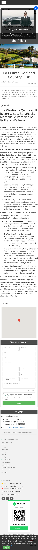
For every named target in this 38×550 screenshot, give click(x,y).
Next (35, 66)
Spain (10, 82)
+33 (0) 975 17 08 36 (16, 486)
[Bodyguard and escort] (18, 18)
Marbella (16, 82)
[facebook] (3, 498)
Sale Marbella (5, 465)
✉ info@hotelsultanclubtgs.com (10, 494)
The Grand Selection (7, 462)
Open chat (19, 528)
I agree (6, 548)
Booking (4, 457)
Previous (2, 66)
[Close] (36, 8)
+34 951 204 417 (15, 483)
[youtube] (7, 498)
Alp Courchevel (6, 470)
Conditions (8, 396)
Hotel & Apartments (7, 442)
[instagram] (11, 498)
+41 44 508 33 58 (17, 489)
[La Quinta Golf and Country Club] (19, 54)
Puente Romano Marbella (8, 467)
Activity (4, 82)
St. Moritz (4, 472)
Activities (4, 452)
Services (4, 454)
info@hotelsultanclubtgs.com (17, 427)
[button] (19, 320)
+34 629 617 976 (15, 491)
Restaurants (5, 449)
